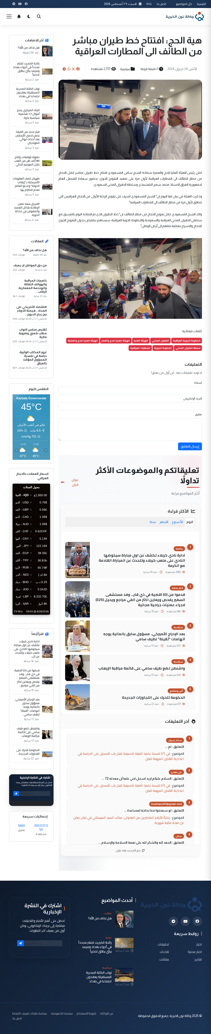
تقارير (198, 959)
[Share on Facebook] (78, 68)
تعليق (198, 414)
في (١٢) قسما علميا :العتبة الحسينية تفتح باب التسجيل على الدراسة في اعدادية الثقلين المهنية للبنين (131, 756)
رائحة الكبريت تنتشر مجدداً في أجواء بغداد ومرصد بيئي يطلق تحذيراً (26, 69)
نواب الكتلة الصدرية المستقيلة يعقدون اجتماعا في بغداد (28, 92)
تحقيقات (163, 944)
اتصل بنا (161, 4)
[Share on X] (73, 68)
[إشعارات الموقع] (19, 16)
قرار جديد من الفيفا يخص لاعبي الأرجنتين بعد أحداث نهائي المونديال (27, 137)
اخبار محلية (195, 952)
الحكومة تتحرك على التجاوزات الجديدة (153, 697)
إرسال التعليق (190, 446)
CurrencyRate (41, 617)
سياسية (125, 68)
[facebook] (197, 921)
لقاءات (164, 952)
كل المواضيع (184, 4)
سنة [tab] (153, 522)
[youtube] (185, 921)
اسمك (198, 382)
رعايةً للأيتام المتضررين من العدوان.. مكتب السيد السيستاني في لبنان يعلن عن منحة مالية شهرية (128, 820)
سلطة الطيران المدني (188, 348)
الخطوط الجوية (163, 348)
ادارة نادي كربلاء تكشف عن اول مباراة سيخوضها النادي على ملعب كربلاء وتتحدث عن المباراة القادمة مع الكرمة (142, 560)
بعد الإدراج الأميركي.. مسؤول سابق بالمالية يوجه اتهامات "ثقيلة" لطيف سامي (144, 636)
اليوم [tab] (189, 522)
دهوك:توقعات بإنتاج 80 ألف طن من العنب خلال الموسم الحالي (27, 161)
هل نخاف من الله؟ (29, 47)
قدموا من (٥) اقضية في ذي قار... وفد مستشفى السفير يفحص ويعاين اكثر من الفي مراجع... (27, 677)
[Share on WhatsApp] (69, 68)
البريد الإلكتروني (192, 398)
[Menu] (9, 16)
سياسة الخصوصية (62, 1013)
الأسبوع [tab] (177, 522)
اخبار (199, 944)
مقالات (164, 959)
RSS (149, 4)
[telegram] (173, 921)
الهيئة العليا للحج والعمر (116, 340)
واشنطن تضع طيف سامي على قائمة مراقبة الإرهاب (141, 668)
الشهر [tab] (163, 522)
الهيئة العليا (141, 340)
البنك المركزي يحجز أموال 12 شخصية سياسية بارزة (28, 114)
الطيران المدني (160, 340)
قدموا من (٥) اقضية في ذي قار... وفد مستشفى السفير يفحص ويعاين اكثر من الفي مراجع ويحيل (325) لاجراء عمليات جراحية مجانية (140, 599)
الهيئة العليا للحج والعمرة (83, 340)
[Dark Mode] (29, 16)
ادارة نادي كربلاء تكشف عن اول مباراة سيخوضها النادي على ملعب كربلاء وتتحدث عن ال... (27, 648)
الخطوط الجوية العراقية (186, 340)
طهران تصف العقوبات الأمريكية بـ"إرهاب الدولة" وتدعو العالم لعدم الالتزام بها (26, 184)
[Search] (39, 16)
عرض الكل (75, 482)
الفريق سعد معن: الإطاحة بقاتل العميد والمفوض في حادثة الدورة (27, 209)
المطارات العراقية (140, 348)
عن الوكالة (106, 1013)
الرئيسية (201, 4)
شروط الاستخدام (86, 1013)
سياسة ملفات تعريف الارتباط (29, 1013)
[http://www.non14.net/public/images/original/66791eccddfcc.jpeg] (130, 278)
